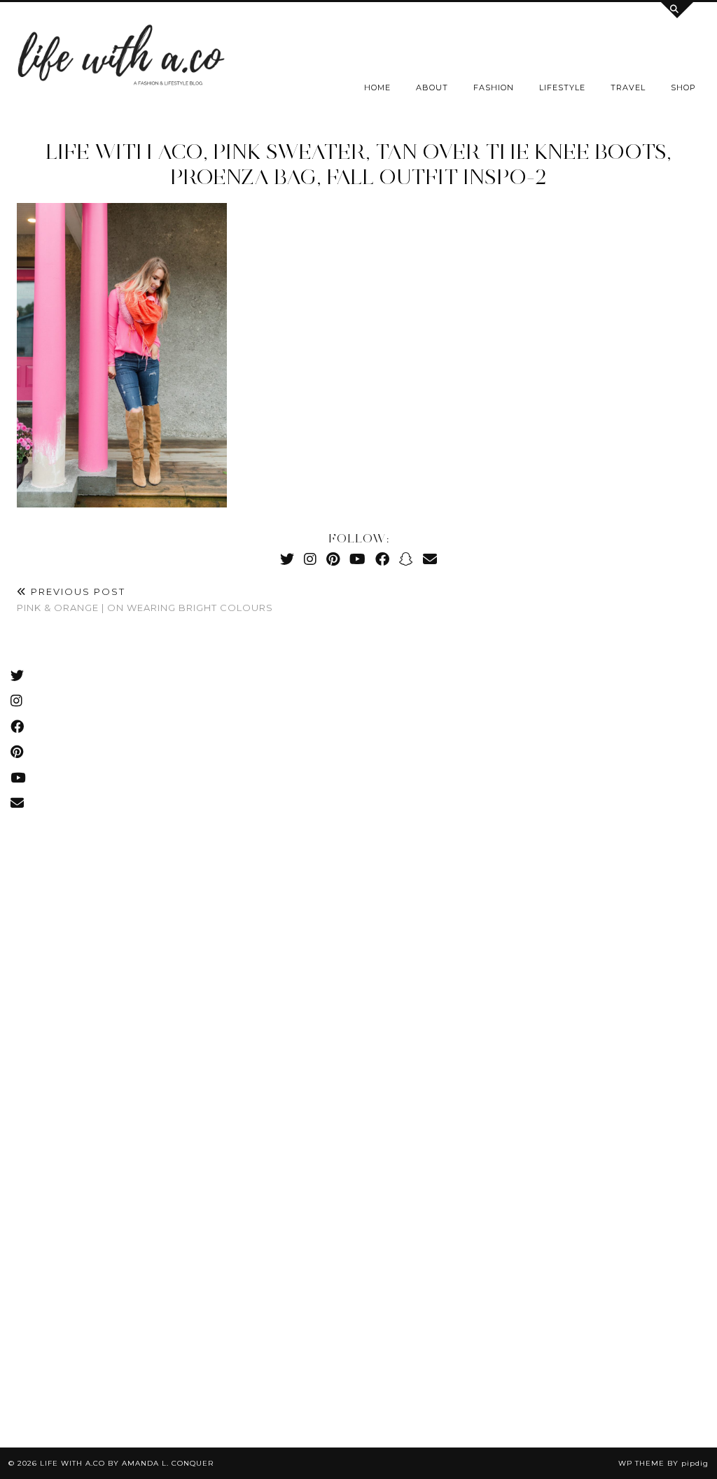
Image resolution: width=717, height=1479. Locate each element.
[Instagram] (310, 558)
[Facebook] (382, 558)
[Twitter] (287, 558)
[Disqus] (358, 833)
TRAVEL (628, 87)
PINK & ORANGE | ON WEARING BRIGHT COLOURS (145, 599)
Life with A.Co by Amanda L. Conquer (127, 1463)
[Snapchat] (406, 558)
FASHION (493, 87)
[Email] (430, 558)
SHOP (683, 87)
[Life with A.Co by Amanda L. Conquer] (119, 58)
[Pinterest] (333, 558)
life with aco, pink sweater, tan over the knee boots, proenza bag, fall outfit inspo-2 (358, 164)
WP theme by (663, 1463)
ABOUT (432, 87)
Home (377, 87)
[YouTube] (357, 558)
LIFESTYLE (562, 87)
